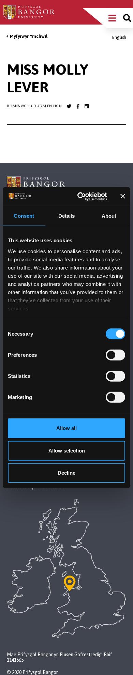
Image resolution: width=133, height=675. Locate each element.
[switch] (115, 355)
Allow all (66, 428)
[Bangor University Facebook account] (78, 106)
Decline (66, 473)
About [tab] (109, 216)
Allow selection (66, 450)
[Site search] (127, 18)
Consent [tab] (24, 216)
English (119, 37)
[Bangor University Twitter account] (69, 106)
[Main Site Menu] (112, 18)
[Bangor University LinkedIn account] (87, 106)
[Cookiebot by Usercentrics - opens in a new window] (80, 196)
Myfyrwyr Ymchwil (28, 36)
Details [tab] (66, 216)
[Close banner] (122, 196)
